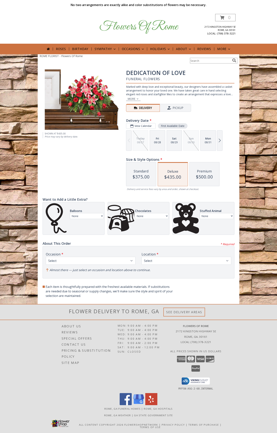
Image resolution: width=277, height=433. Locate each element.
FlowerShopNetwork (141, 424)
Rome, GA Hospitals (158, 408)
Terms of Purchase (203, 424)
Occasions (131, 49)
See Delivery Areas (184, 312)
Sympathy (103, 49)
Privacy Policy (173, 424)
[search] (234, 60)
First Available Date (172, 126)
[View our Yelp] (151, 404)
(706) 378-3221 (226, 33)
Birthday (80, 49)
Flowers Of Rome (138, 26)
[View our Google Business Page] (138, 404)
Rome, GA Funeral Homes (122, 408)
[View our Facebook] (126, 404)
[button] (225, 17)
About (181, 49)
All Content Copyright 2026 (101, 424)
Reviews (204, 49)
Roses (61, 49)
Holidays (158, 49)
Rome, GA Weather (117, 415)
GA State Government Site (153, 415)
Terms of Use (150, 427)
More (221, 49)
